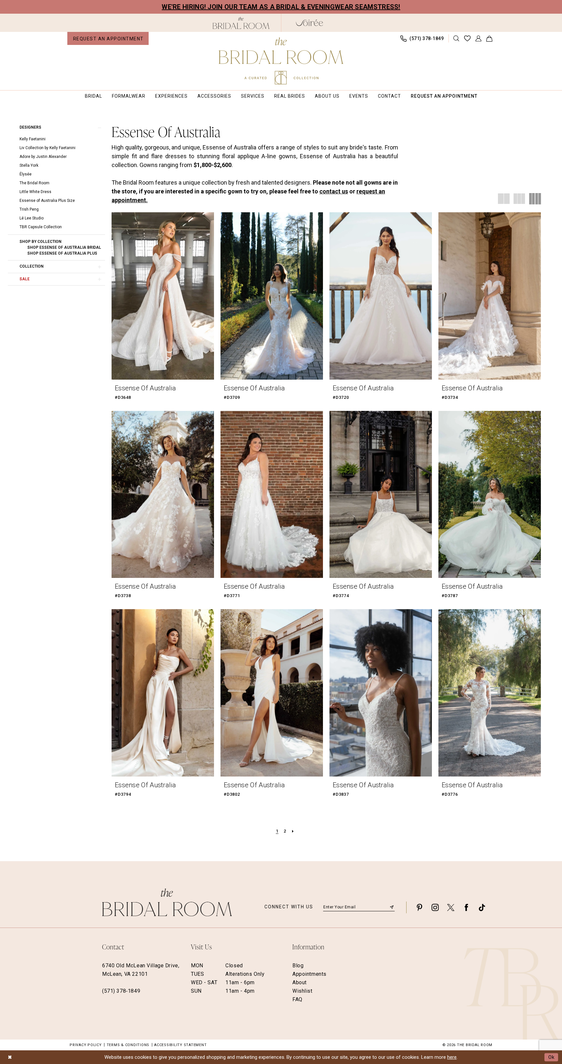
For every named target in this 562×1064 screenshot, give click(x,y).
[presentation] (163, 296)
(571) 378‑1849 (121, 991)
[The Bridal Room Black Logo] (241, 23)
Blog (297, 965)
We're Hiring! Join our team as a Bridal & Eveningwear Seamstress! (281, 7)
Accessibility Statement (180, 1045)
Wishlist (302, 991)
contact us (333, 191)
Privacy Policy (86, 1045)
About (299, 982)
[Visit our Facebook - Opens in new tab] (466, 907)
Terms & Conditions (128, 1045)
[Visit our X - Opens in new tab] (451, 907)
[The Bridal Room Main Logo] (281, 60)
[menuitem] (108, 38)
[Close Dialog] (10, 1057)
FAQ (297, 999)
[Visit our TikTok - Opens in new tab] (482, 907)
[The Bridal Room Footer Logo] (167, 902)
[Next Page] (293, 831)
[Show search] (456, 38)
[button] (478, 38)
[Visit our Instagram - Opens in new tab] (435, 907)
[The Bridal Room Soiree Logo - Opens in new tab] (309, 23)
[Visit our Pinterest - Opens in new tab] (419, 907)
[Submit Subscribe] (392, 906)
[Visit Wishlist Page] (467, 38)
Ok (551, 1057)
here (452, 1057)
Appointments (309, 974)
